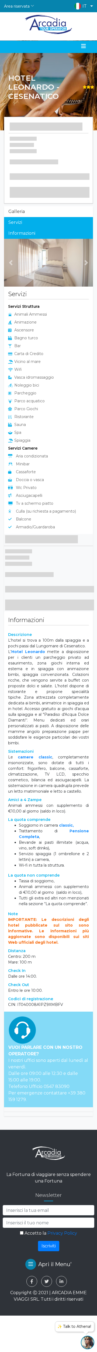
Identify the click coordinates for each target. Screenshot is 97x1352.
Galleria (16, 211)
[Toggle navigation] (83, 46)
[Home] (48, 24)
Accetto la (50, 1233)
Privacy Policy (62, 1233)
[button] (82, 6)
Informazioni (21, 233)
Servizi (15, 222)
